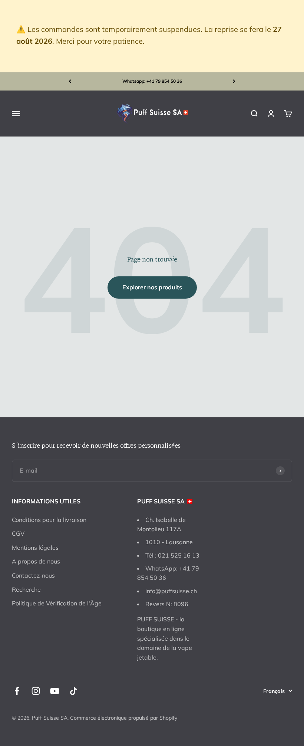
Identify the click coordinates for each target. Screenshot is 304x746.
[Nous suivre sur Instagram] (36, 691)
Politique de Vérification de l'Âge (57, 603)
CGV (18, 533)
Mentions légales (35, 547)
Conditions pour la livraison (49, 519)
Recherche (26, 589)
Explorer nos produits (152, 287)
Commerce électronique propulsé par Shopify (123, 717)
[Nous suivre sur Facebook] (17, 691)
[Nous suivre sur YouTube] (55, 691)
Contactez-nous (33, 575)
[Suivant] (234, 81)
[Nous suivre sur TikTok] (74, 691)
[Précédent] (70, 81)
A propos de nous (36, 561)
